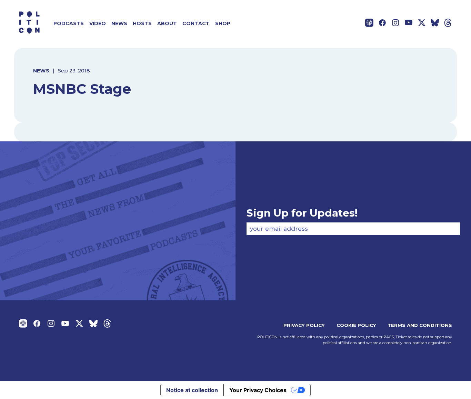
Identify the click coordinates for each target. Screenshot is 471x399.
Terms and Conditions (420, 325)
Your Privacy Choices (258, 390)
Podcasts (68, 23)
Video (97, 23)
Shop (222, 23)
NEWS (41, 71)
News (119, 23)
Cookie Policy (356, 325)
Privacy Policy (304, 325)
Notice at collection (192, 390)
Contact (196, 23)
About (167, 23)
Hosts (142, 23)
